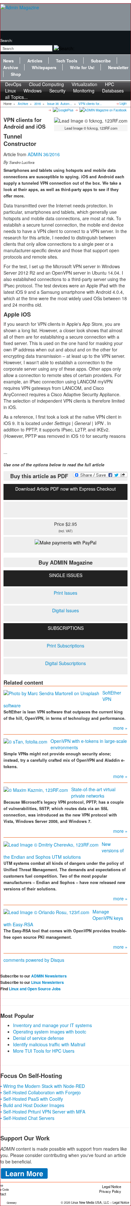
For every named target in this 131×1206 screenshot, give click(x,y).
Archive (10, 67)
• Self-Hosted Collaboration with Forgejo (40, 1092)
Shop (16, 74)
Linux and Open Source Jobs (35, 989)
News (8, 61)
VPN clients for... (90, 103)
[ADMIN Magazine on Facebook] (103, 110)
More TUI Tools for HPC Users (43, 1051)
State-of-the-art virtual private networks (93, 792)
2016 (37, 103)
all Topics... (16, 97)
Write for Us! (82, 67)
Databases (113, 90)
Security (57, 90)
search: (6, 40)
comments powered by (33, 960)
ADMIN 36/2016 (44, 154)
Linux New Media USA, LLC (90, 1202)
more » (120, 728)
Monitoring (83, 90)
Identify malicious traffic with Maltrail (49, 1044)
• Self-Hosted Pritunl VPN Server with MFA (42, 1111)
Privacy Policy (110, 1191)
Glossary (12, 1202)
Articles (34, 61)
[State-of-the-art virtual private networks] (35, 789)
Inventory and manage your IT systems (52, 1025)
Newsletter (118, 67)
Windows (33, 90)
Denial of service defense (38, 1038)
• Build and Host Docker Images (32, 1105)
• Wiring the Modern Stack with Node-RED (42, 1086)
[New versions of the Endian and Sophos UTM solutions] (51, 844)
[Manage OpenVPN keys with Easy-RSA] (46, 911)
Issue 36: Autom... (59, 103)
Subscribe (101, 61)
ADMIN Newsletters (49, 976)
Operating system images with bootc (49, 1031)
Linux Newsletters (47, 982)
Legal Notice (111, 1186)
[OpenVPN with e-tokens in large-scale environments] (25, 741)
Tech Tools (66, 61)
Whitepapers (44, 67)
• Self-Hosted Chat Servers (27, 1118)
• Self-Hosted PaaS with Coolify (31, 1099)
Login (123, 103)
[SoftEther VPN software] (51, 692)
